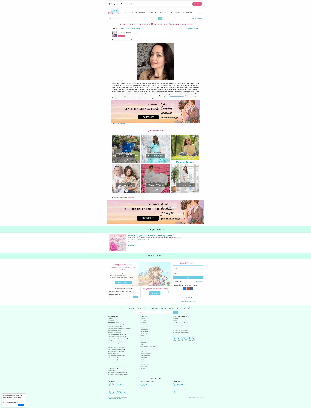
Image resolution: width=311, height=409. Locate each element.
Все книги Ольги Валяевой (128, 34)
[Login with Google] (188, 294)
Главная (122, 313)
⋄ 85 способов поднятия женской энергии (116, 378)
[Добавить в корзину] (131, 334)
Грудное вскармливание (145, 331)
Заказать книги (140, 12)
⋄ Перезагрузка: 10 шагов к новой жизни (116, 342)
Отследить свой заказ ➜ (113, 327)
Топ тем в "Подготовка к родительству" (181, 338)
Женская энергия (144, 337)
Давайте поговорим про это (114, 346)
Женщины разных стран (145, 344)
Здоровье (142, 346)
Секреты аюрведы (144, 370)
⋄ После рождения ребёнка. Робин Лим (116, 371)
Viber (190, 345)
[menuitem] (123, 324)
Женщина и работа (144, 342)
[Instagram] (110, 390)
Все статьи (129, 12)
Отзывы (163, 12)
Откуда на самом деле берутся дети (116, 352)
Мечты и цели (143, 353)
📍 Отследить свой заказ (196, 18)
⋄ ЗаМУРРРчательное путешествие (115, 357)
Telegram (178, 345)
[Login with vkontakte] (191, 294)
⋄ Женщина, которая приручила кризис (116, 340)
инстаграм (121, 124)
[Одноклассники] (121, 398)
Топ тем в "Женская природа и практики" (181, 332)
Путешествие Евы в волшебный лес (116, 350)
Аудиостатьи (143, 324)
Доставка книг (111, 326)
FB (186, 345)
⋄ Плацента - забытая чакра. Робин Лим (116, 369)
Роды (142, 368)
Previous (108, 241)
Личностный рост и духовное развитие (148, 351)
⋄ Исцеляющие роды (112, 373)
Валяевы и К (113, 13)
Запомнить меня (178, 287)
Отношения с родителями (146, 359)
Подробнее (122, 288)
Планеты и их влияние (145, 361)
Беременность (144, 327)
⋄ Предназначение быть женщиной (115, 329)
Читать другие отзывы (154, 261)
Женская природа (144, 335)
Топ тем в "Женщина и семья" (179, 334)
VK (182, 345)
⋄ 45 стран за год (111, 375)
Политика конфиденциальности (188, 307)
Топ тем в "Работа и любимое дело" (180, 336)
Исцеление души (144, 348)
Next (203, 241)
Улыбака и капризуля (113, 348)
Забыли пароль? (199, 287)
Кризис (142, 350)
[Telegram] (121, 390)
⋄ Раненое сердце (112, 367)
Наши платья (153, 12)
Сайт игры (175, 326)
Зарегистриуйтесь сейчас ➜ (179, 330)
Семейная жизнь (144, 372)
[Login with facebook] (184, 294)
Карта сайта (187, 12)
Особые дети (143, 357)
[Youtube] (125, 398)
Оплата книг (110, 324)
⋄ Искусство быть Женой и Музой (115, 331)
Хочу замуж (143, 374)
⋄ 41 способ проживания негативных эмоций (117, 380)
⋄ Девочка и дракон (112, 359)
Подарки (178, 12)
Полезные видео (144, 362)
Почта (174, 345)
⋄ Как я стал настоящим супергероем (116, 361)
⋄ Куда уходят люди (112, 365)
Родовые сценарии (144, 366)
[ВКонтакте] (113, 390)
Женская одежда (144, 333)
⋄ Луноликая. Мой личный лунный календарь (117, 344)
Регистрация (188, 303)
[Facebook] (117, 390)
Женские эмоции (144, 338)
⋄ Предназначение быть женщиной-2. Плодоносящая (119, 333)
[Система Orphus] (131, 197)
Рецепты (142, 364)
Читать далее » (132, 247)
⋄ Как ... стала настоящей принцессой (116, 354)
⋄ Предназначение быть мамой (114, 336)
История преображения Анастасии (145, 235)
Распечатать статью (192, 28)
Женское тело (143, 340)
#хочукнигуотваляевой (177, 96)
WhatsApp (194, 345)
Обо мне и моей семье (145, 355)
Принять (21, 405)
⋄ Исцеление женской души (114, 338)
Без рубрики (143, 326)
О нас (170, 12)
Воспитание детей (144, 329)
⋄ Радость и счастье (112, 363)
